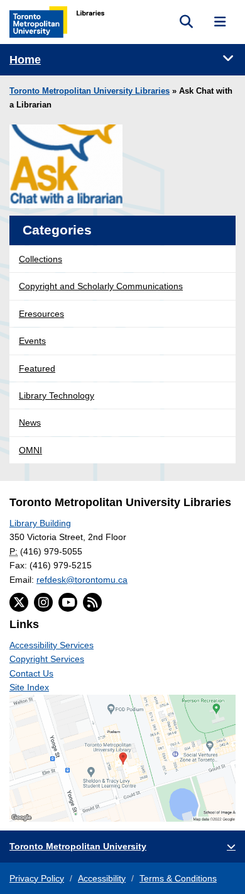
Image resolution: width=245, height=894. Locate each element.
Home (25, 59)
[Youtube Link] (67, 602)
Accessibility (102, 878)
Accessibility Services (51, 645)
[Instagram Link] (43, 602)
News (30, 422)
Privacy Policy (36, 878)
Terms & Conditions (178, 878)
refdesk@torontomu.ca (82, 580)
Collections (40, 259)
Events (32, 341)
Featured (37, 368)
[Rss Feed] (92, 602)
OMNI (30, 450)
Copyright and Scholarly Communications (101, 286)
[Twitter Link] (18, 602)
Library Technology (56, 395)
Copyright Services (46, 659)
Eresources (41, 314)
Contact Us (31, 673)
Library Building (40, 523)
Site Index (29, 687)
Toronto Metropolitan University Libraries (89, 91)
